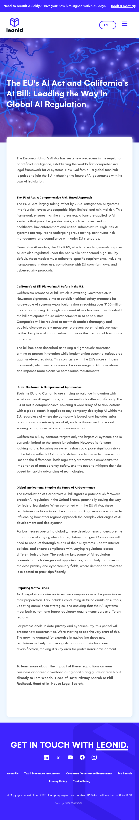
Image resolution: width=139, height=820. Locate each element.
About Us (12, 773)
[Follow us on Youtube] (70, 757)
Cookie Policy (81, 781)
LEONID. (112, 745)
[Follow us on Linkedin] (46, 757)
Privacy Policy (58, 781)
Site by (69, 803)
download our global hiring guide (73, 672)
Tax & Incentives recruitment (42, 773)
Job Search (124, 773)
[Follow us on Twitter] (58, 757)
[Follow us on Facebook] (82, 757)
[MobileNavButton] (124, 23)
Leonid (15, 25)
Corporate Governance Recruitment (89, 773)
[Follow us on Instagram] (94, 757)
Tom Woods (43, 678)
